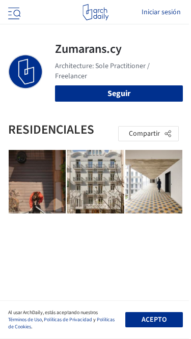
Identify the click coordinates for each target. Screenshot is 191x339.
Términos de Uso (25, 319)
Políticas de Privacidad (68, 319)
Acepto (154, 320)
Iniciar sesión (161, 12)
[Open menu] (13, 12)
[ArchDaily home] (95, 12)
